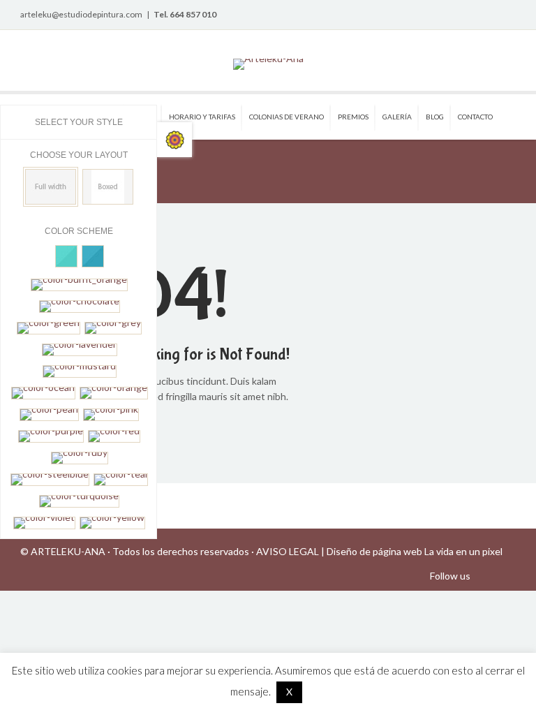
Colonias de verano (286, 116)
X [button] (289, 692)
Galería (397, 116)
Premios (353, 116)
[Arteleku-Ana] (268, 64)
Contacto (475, 116)
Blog (435, 116)
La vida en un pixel (463, 551)
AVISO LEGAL (287, 551)
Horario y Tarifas (202, 116)
